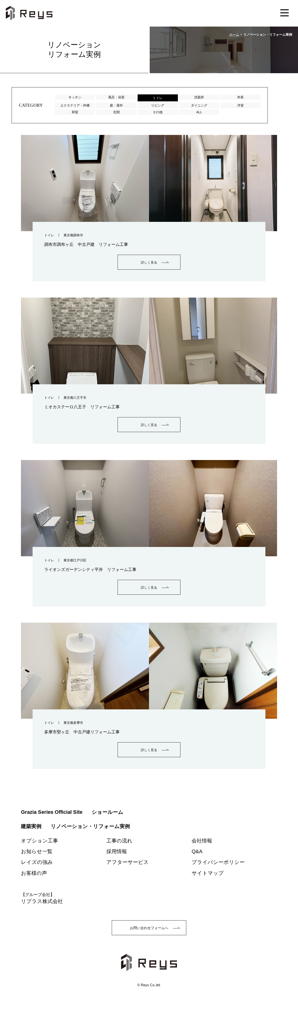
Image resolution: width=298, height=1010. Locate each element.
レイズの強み (37, 862)
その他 (158, 112)
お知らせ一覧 (36, 851)
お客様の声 (34, 873)
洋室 (240, 105)
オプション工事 (39, 841)
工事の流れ (119, 841)
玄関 (116, 112)
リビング (157, 105)
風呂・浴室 (116, 97)
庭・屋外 (116, 105)
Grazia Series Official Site (51, 812)
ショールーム (107, 812)
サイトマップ (208, 873)
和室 (75, 112)
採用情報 (116, 851)
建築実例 (31, 826)
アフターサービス (127, 862)
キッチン (74, 97)
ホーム (234, 34)
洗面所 (199, 97)
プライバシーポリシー (218, 862)
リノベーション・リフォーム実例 (90, 826)
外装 (240, 97)
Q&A (197, 851)
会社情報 (202, 841)
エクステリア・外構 (75, 105)
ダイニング (199, 105)
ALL (199, 112)
